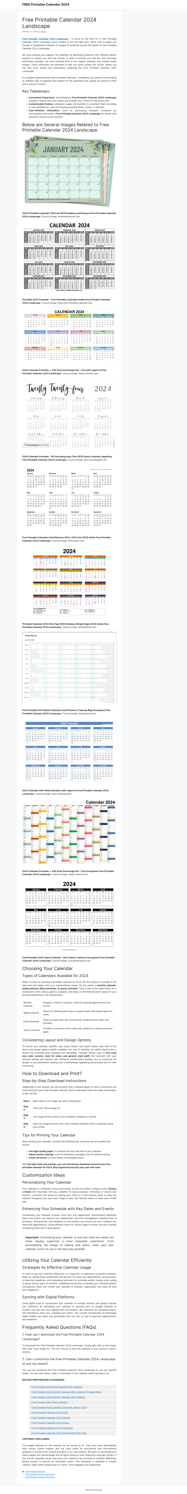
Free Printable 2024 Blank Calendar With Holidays (57, 1387)
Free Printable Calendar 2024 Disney (50, 1423)
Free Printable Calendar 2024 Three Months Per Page (58, 1433)
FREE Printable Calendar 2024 (45, 4)
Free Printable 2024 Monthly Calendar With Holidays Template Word (66, 1392)
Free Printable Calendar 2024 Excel (40, 1477)
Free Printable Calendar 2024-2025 (49, 1412)
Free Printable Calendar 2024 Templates (52, 1428)
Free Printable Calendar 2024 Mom (40, 1474)
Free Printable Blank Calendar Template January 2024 (59, 1407)
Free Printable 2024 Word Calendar (49, 1402)
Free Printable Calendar (35, 1471)
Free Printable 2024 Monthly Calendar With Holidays (58, 1397)
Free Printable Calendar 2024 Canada (50, 1417)
